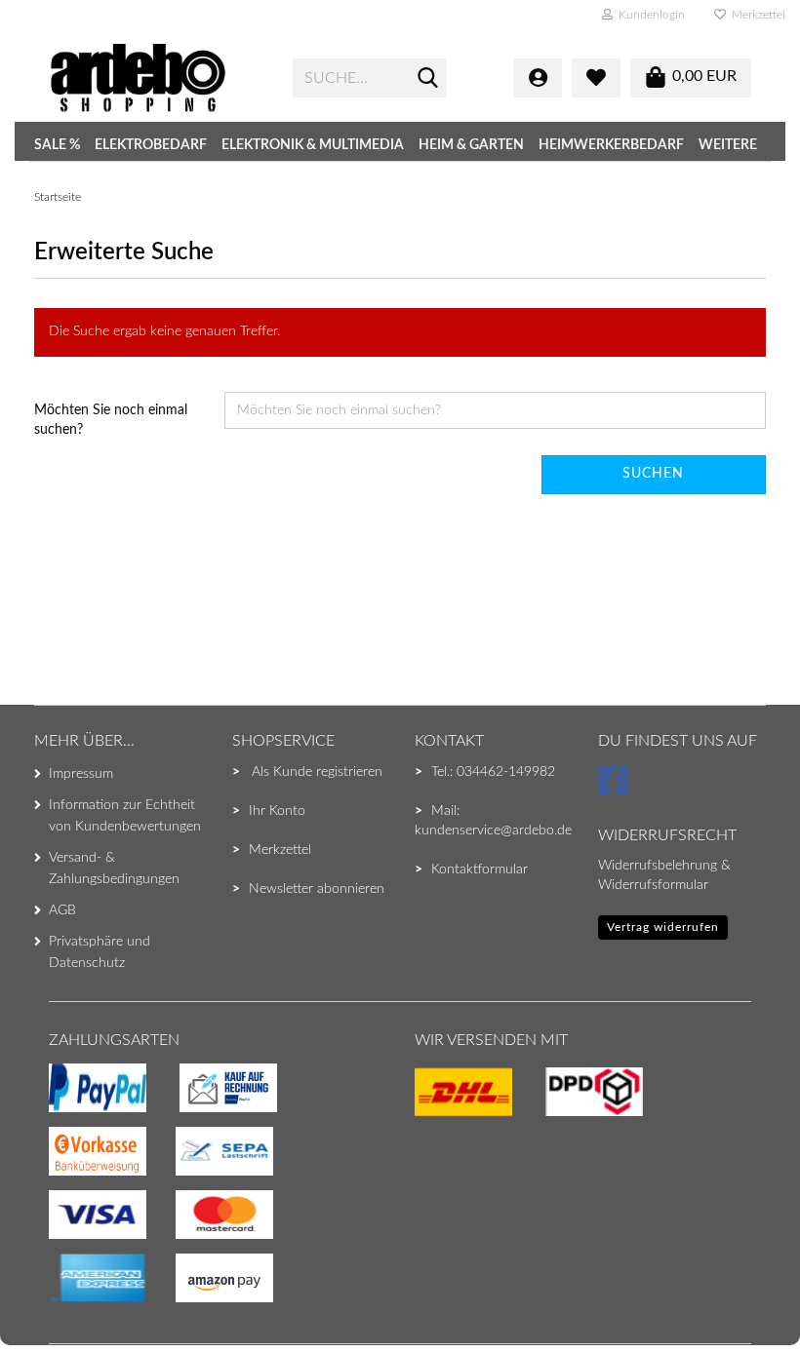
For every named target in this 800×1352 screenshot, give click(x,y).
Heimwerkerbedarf (611, 145)
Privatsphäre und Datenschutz (99, 952)
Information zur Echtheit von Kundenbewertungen (125, 815)
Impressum (81, 774)
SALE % (57, 145)
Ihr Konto (277, 811)
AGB (62, 910)
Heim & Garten (471, 145)
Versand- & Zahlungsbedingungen (114, 868)
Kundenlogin (649, 14)
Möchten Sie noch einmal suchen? (110, 420)
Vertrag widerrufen (663, 927)
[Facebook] (616, 789)
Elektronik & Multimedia (312, 145)
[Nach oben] (53, 1298)
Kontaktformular (479, 869)
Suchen (653, 474)
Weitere (728, 145)
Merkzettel (755, 14)
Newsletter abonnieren (316, 889)
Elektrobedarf (151, 145)
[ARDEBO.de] (156, 78)
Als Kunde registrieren (317, 772)
